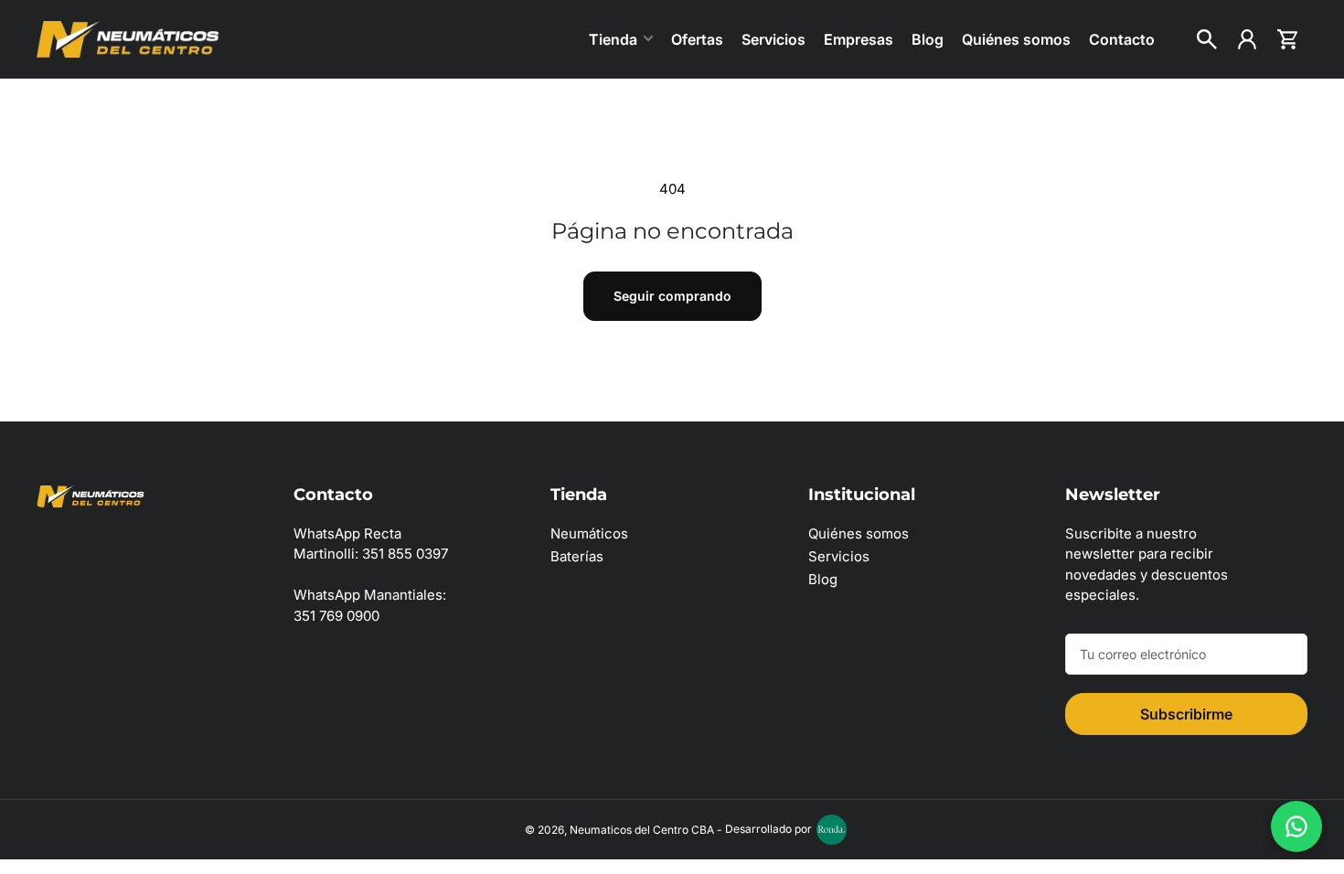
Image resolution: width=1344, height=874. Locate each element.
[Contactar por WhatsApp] (1296, 826)
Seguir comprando (672, 296)
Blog (928, 39)
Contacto (1122, 39)
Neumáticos (589, 533)
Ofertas (697, 39)
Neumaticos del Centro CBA (642, 829)
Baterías (576, 556)
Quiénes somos (1016, 39)
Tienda (613, 39)
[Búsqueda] (1207, 39)
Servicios (773, 39)
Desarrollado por (768, 829)
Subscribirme (1186, 714)
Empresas (858, 39)
